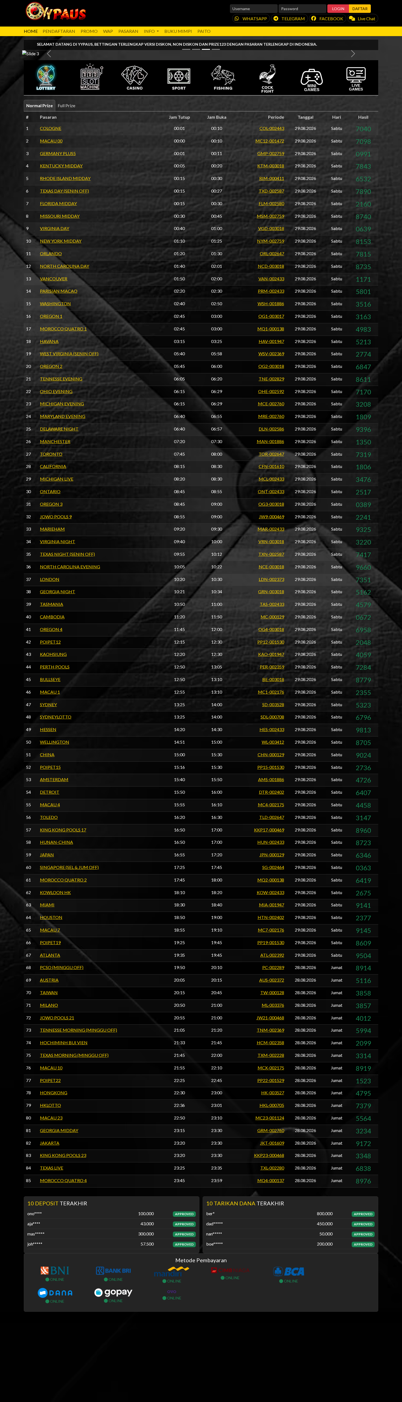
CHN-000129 (271, 833)
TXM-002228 (271, 1134)
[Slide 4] (216, 129)
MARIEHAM (52, 608)
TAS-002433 (272, 683)
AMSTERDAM (54, 858)
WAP (108, 31)
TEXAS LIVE (51, 1247)
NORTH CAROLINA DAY (64, 345)
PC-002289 (273, 1046)
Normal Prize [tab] (39, 184)
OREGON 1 (51, 395)
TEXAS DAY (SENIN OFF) (64, 270)
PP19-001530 (270, 1021)
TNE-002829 (271, 458)
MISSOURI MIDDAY (60, 295)
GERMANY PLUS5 (58, 232)
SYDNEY (48, 783)
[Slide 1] (186, 129)
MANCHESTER (55, 520)
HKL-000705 (272, 1184)
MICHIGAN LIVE (56, 558)
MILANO (49, 1084)
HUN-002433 (270, 921)
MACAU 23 (51, 1197)
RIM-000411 (271, 257)
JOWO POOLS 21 (57, 1096)
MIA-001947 (271, 984)
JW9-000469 (271, 595)
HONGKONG (53, 1171)
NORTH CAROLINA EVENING (70, 645)
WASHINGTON (55, 382)
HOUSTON (51, 996)
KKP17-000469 (269, 908)
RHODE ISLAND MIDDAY (65, 257)
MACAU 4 (50, 883)
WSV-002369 (271, 432)
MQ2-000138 (270, 959)
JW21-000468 (270, 1096)
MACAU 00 (51, 220)
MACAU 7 (50, 1009)
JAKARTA (49, 1221)
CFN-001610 (271, 545)
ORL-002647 (272, 332)
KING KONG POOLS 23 (63, 1234)
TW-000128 (272, 1071)
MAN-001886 (270, 520)
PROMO (89, 31)
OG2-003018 (271, 445)
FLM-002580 (271, 282)
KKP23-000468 (269, 1234)
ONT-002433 (271, 570)
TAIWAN (49, 1071)
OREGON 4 (51, 708)
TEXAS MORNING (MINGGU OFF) (74, 1134)
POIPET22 (50, 1159)
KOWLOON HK (55, 971)
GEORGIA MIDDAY (59, 1209)
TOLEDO (49, 896)
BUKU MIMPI (178, 31)
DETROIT (49, 871)
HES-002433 (272, 808)
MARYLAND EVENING (62, 495)
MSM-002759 (270, 295)
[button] (46, 157)
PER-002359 (272, 746)
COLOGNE (50, 207)
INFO (150, 31)
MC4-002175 (271, 883)
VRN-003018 (271, 620)
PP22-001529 (270, 1159)
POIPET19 (50, 1021)
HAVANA (49, 420)
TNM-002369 (270, 1109)
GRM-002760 (270, 1209)
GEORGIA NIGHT (57, 670)
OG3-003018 (271, 583)
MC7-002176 (271, 1009)
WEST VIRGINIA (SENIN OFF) (69, 432)
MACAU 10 (51, 1147)
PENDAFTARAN (59, 31)
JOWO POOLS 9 (56, 595)
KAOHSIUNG (53, 733)
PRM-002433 (271, 370)
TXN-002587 (271, 633)
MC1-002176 (271, 771)
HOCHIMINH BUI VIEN (64, 1121)
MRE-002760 (271, 495)
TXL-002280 (272, 1247)
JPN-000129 (272, 933)
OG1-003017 (271, 395)
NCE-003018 (271, 645)
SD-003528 (273, 783)
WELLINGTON (54, 821)
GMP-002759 (270, 232)
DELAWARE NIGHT (59, 508)
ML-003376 (273, 1084)
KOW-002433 (270, 971)
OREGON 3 (51, 583)
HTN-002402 (271, 996)
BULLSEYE (50, 758)
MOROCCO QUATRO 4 (63, 1259)
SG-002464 (273, 946)
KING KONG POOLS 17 (63, 908)
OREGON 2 (51, 445)
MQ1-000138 (270, 408)
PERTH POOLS (54, 746)
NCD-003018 (271, 345)
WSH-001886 (271, 382)
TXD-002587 (271, 270)
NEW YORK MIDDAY (60, 320)
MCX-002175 (271, 1147)
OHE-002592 (271, 470)
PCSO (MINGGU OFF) (61, 1046)
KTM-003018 (270, 245)
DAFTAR (360, 8)
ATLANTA (50, 1034)
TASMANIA (51, 683)
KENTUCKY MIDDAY (61, 245)
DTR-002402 (271, 871)
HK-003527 (272, 1171)
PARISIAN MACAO (58, 370)
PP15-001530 (270, 846)
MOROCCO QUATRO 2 (63, 959)
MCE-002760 (271, 482)
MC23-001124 (269, 1197)
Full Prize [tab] (66, 184)
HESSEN (48, 808)
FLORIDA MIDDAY (58, 282)
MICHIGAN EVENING (62, 482)
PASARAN (128, 31)
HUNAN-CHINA (56, 921)
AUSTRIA (49, 1059)
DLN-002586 (271, 508)
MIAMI (47, 984)
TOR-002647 (271, 533)
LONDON (49, 658)
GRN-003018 (271, 670)
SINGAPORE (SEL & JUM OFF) (69, 946)
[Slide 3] (206, 129)
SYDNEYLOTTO (55, 796)
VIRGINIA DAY (54, 307)
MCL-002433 (271, 558)
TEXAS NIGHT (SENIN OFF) (67, 633)
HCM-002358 (270, 1121)
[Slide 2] (196, 129)
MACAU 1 (50, 771)
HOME (31, 31)
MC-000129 (272, 696)
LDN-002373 (271, 658)
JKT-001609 (272, 1221)
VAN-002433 (271, 357)
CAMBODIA (52, 696)
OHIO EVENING (56, 470)
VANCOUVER (53, 357)
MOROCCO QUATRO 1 (63, 408)
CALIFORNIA (53, 545)
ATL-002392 (272, 1034)
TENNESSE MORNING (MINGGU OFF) (78, 1109)
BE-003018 (273, 758)
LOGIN (338, 8)
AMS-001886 (271, 858)
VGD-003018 (271, 307)
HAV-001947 (271, 420)
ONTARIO (50, 570)
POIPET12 (50, 721)
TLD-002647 (271, 896)
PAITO (204, 31)
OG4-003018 (271, 708)
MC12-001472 (269, 220)
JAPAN (47, 933)
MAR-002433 (271, 608)
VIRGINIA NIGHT (57, 620)
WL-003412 (273, 821)
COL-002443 (272, 207)
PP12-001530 (270, 721)
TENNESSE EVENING (61, 458)
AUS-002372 (271, 1059)
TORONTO (51, 533)
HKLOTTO (50, 1184)
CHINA (47, 833)
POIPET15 (50, 846)
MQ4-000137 (270, 1259)
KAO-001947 (271, 733)
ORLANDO (51, 332)
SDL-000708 (272, 796)
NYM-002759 (270, 320)
